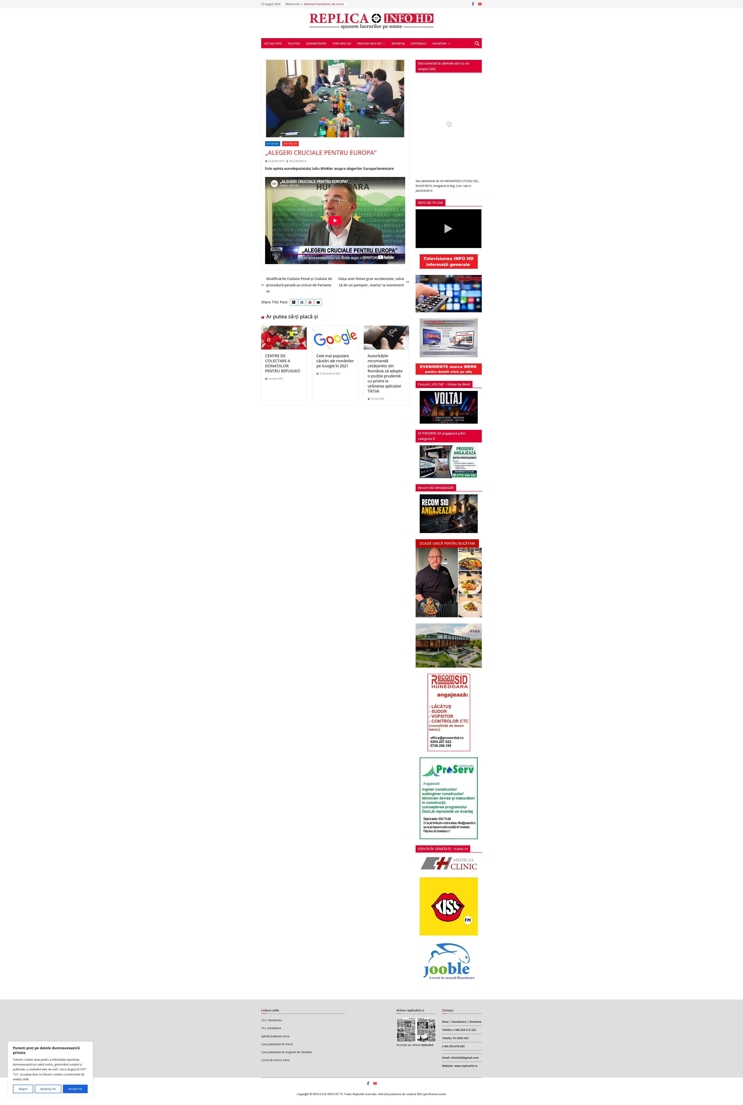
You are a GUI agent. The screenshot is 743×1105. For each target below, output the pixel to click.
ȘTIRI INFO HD (290, 143)
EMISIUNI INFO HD (369, 43)
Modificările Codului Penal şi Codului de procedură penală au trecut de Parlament (299, 285)
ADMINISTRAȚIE (316, 43)
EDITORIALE (418, 43)
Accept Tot (75, 1089)
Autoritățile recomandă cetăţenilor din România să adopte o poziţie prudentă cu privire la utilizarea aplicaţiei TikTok (385, 373)
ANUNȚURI (439, 43)
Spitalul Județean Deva (275, 1036)
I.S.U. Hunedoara (271, 1020)
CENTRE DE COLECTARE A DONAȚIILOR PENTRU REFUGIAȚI (282, 363)
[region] (50, 1069)
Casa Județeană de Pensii (277, 1044)
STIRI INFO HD (342, 43)
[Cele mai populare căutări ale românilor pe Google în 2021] (335, 328)
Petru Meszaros (297, 161)
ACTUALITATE (273, 43)
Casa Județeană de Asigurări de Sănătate (286, 1052)
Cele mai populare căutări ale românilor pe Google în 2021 (335, 360)
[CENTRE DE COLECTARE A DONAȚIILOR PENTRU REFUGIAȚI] (284, 328)
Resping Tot (48, 1089)
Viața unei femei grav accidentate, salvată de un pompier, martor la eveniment (371, 281)
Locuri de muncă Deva (275, 1060)
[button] (383, 43)
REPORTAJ (398, 43)
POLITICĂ (294, 43)
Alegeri (23, 1089)
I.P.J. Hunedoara (271, 1028)
